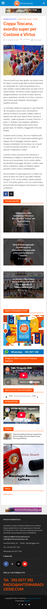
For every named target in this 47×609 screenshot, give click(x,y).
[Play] (7, 396)
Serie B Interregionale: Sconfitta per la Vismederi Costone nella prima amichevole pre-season (23, 250)
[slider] (41, 396)
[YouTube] (24, 564)
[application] (23, 396)
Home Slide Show (25, 19)
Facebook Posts (9, 19)
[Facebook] (6, 564)
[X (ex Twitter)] (12, 564)
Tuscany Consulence (33, 598)
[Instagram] (18, 564)
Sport (35, 19)
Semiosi (27, 601)
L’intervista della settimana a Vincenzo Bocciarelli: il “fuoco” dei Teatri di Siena (23, 217)
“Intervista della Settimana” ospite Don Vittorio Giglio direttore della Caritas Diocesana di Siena (27, 436)
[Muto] (37, 396)
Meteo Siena (8, 494)
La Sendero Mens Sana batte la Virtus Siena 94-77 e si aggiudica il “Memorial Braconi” (23, 283)
